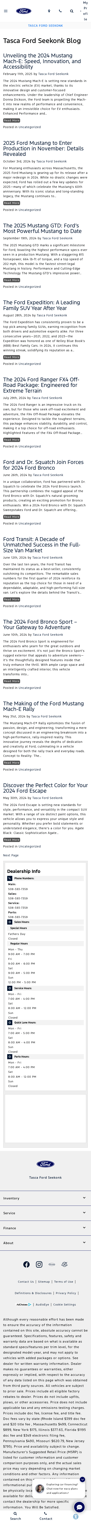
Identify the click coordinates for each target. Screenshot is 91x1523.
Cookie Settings (64, 1304)
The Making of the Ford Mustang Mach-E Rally (43, 706)
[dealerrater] (64, 1264)
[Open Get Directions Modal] (49, 11)
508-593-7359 (18, 889)
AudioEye (42, 1304)
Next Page (11, 855)
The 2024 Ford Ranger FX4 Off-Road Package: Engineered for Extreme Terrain (41, 385)
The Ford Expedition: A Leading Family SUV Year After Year (41, 305)
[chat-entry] (79, 1507)
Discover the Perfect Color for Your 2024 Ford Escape (45, 788)
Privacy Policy (66, 1293)
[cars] (52, 1264)
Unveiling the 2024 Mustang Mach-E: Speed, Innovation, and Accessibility (42, 61)
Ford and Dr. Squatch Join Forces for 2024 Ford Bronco (43, 465)
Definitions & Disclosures (33, 1293)
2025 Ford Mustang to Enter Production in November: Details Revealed (43, 149)
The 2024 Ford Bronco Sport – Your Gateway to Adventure (40, 624)
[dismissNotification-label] (82, 1479)
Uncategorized (30, 127)
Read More (11, 120)
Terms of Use (63, 1281)
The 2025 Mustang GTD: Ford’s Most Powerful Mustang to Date (42, 228)
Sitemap (44, 1281)
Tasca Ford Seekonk (53, 74)
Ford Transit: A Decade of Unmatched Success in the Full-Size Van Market (41, 545)
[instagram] (39, 1264)
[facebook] (26, 1264)
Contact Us (26, 1281)
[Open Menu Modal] (5, 11)
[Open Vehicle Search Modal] (71, 11)
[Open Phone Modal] (60, 11)
